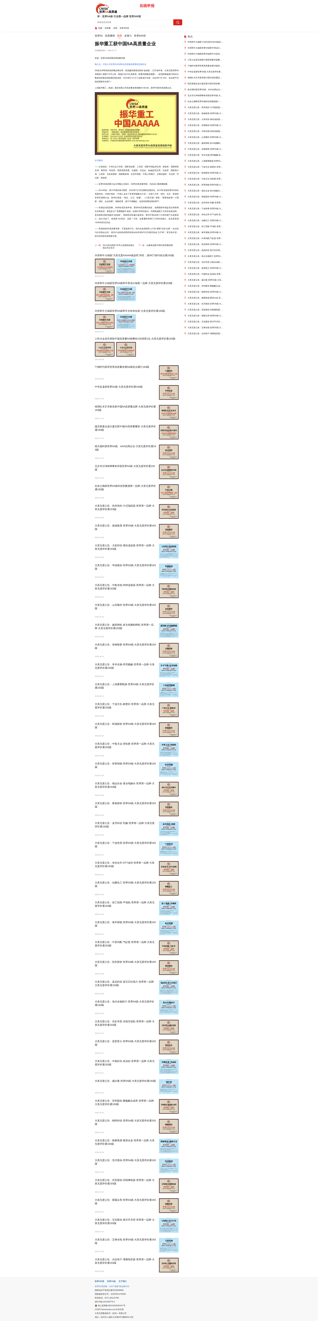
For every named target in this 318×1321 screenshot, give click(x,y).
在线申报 (147, 6)
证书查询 (99, 160)
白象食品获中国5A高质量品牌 (159, 245)
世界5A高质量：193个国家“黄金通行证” (112, 1286)
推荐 (119, 35)
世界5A (99, 35)
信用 (115, 28)
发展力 (128, 35)
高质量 (108, 28)
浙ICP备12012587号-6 (105, 1302)
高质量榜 (110, 35)
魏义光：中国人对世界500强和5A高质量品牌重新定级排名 (120, 64)
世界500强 (124, 28)
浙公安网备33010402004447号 (111, 1306)
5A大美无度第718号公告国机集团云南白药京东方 (118, 246)
